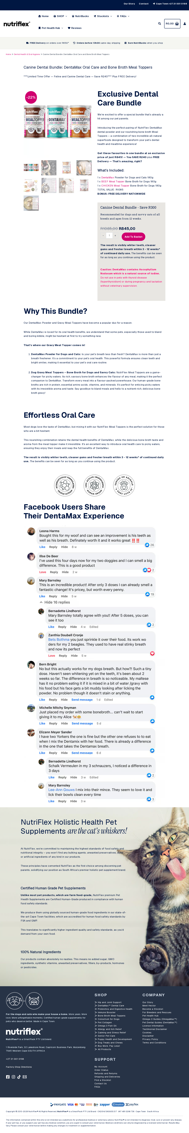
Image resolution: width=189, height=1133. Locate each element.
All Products (104, 1049)
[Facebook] (8, 1077)
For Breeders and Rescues (156, 1012)
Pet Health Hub (150, 1015)
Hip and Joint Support (109, 1002)
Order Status (101, 1070)
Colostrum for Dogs (108, 1019)
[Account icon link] (184, 23)
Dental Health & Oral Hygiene (27, 54)
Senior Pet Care (106, 1035)
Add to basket (133, 236)
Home (8, 54)
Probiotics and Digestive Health (114, 1009)
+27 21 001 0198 (15, 1058)
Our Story (147, 1002)
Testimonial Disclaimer (154, 1029)
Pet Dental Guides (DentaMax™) (159, 1022)
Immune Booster (106, 1012)
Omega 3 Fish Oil (107, 1025)
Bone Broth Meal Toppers (111, 1015)
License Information (153, 1025)
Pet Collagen (104, 1022)
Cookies (146, 1032)
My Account (100, 1066)
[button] (65, 16)
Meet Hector (149, 1005)
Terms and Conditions (154, 1042)
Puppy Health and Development (114, 1039)
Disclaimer (148, 1035)
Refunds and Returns (105, 1073)
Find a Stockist (102, 1080)
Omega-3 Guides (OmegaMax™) (159, 1019)
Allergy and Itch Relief (109, 1029)
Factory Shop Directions (19, 1066)
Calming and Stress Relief (111, 1032)
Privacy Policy (150, 1039)
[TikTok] (19, 1077)
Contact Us (100, 1083)
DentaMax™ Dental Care (110, 1005)
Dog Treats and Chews (110, 1042)
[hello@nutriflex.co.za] (25, 1077)
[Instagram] (13, 1077)
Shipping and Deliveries (107, 1076)
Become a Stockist (152, 1009)
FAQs (97, 1086)
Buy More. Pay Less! (108, 1046)
